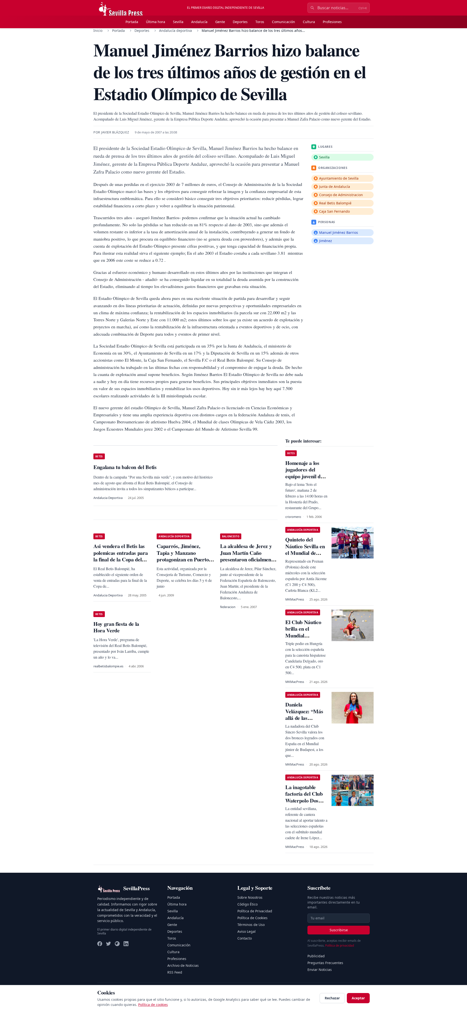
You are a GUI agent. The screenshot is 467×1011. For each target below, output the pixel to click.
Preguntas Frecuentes (325, 962)
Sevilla (178, 21)
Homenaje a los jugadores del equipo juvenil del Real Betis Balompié (304, 476)
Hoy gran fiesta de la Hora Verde (116, 627)
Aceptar (358, 998)
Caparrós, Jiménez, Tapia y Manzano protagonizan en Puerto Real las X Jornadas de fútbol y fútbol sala (183, 559)
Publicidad (316, 956)
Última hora (155, 21)
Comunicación (283, 21)
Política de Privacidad (254, 911)
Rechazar (332, 998)
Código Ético (247, 904)
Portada (132, 21)
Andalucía (199, 21)
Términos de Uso (251, 924)
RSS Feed (174, 972)
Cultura (309, 21)
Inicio (97, 30)
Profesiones (332, 21)
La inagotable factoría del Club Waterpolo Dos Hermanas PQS (304, 797)
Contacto (244, 938)
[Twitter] (108, 943)
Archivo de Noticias (183, 965)
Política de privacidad (339, 945)
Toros (259, 21)
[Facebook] (99, 943)
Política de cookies (153, 1004)
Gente (220, 21)
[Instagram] (117, 943)
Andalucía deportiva (175, 30)
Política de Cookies (252, 917)
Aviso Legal (246, 931)
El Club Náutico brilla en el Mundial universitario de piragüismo (303, 635)
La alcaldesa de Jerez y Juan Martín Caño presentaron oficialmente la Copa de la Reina (247, 556)
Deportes (240, 21)
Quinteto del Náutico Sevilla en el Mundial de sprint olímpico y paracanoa (305, 552)
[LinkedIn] (126, 943)
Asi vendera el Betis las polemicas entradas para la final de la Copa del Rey (120, 556)
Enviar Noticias (319, 969)
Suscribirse (339, 930)
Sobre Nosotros (249, 897)
